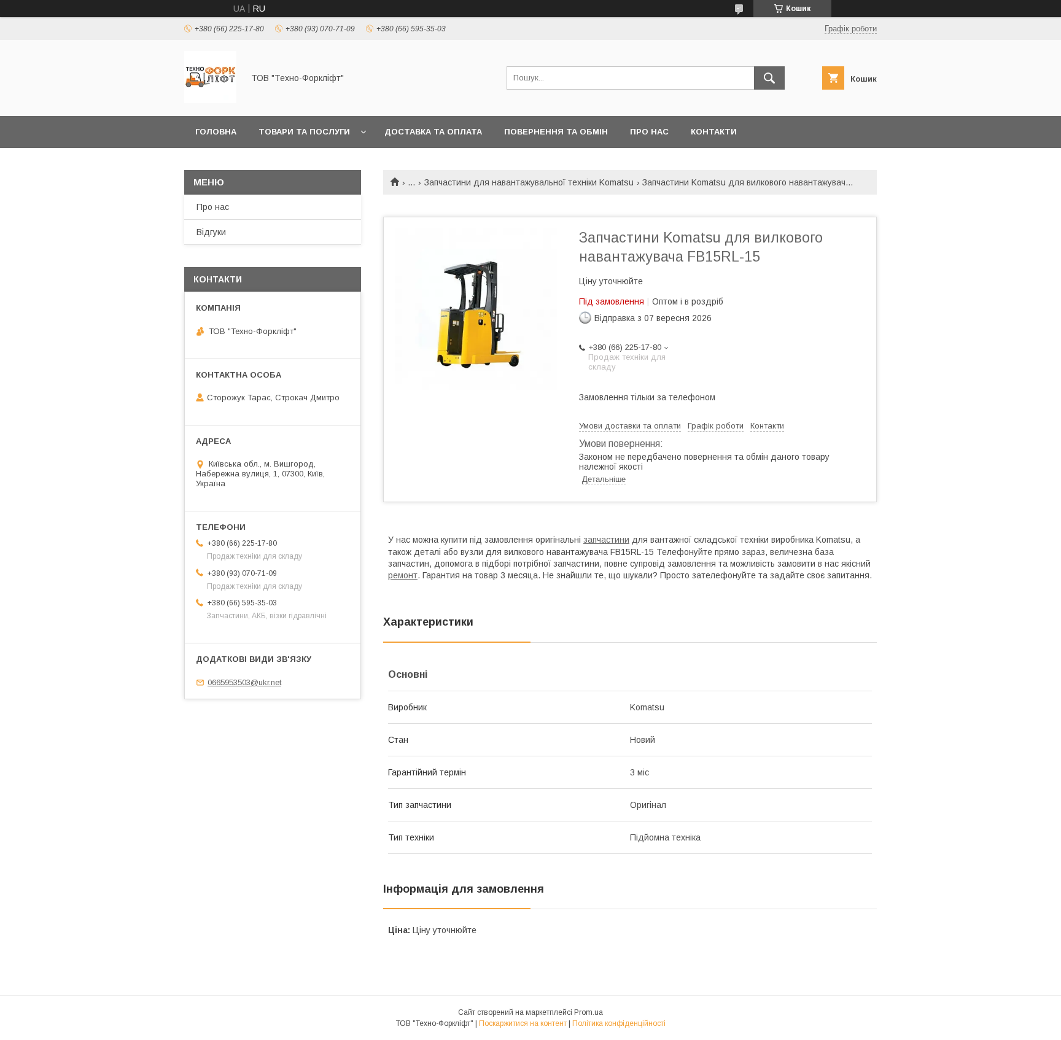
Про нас (649, 131)
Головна (215, 131)
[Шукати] (769, 78)
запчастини (606, 540)
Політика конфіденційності (619, 1023)
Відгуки (211, 232)
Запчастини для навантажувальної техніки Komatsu (529, 182)
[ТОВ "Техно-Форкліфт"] (210, 100)
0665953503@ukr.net (244, 682)
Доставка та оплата (433, 131)
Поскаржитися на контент (523, 1023)
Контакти (714, 131)
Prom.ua (588, 1012)
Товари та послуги (304, 131)
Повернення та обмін (556, 131)
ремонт (403, 575)
